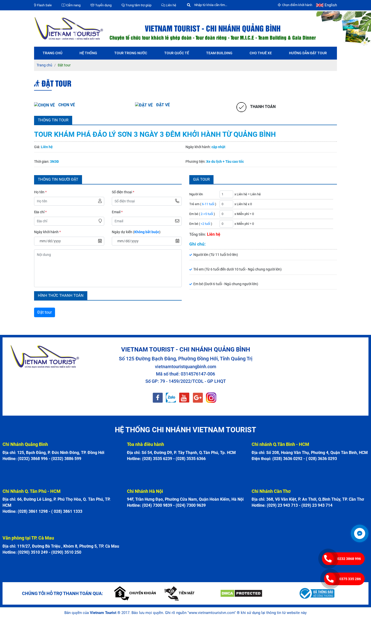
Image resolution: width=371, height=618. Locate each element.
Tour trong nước (130, 53)
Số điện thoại (123, 192)
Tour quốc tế (176, 53)
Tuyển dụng (103, 5)
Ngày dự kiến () (136, 232)
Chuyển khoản (142, 593)
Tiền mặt (187, 593)
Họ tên (40, 192)
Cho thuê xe (261, 53)
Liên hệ (170, 5)
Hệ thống (88, 53)
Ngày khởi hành (47, 232)
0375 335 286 (350, 579)
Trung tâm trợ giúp (138, 5)
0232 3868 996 (349, 559)
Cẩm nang (73, 5)
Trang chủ (52, 53)
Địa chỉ (40, 212)
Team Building (219, 53)
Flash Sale (44, 5)
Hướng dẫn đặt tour (308, 53)
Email (117, 212)
